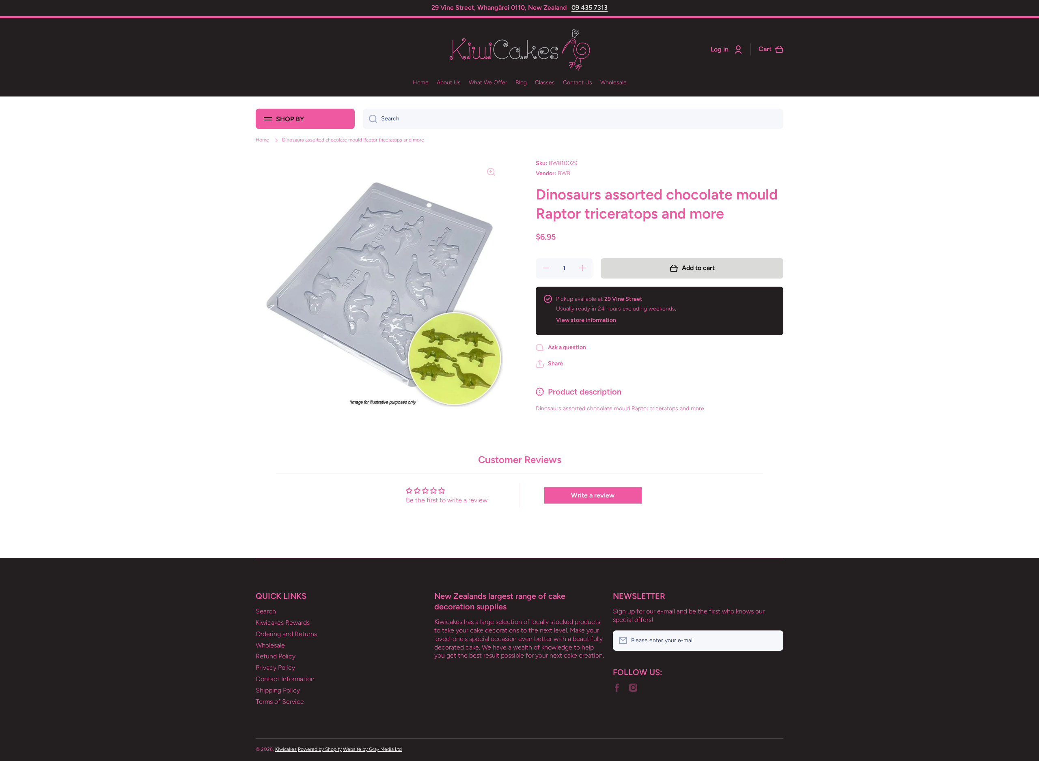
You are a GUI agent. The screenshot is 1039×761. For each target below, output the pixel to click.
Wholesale (270, 645)
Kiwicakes (286, 749)
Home (262, 140)
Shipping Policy (278, 690)
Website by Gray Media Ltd (372, 749)
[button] (549, 364)
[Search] (370, 119)
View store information (586, 320)
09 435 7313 (589, 7)
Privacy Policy (275, 667)
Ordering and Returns (286, 634)
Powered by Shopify (320, 749)
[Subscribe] (773, 640)
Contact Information (285, 679)
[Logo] (519, 49)
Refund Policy (275, 656)
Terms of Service (280, 701)
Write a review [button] (592, 495)
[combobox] (573, 119)
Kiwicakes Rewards (283, 622)
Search (266, 611)
